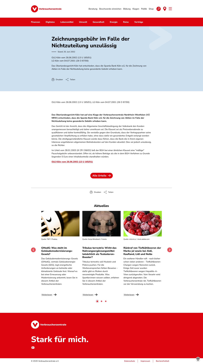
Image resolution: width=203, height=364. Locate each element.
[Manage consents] (198, 359)
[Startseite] (46, 8)
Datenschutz (129, 361)
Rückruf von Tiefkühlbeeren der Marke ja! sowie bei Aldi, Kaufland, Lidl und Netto (142, 251)
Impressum (145, 361)
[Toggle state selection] (165, 9)
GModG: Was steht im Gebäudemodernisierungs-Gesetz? (57, 251)
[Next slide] (169, 249)
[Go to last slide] (33, 249)
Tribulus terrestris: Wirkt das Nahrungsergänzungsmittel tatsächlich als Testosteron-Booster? (99, 252)
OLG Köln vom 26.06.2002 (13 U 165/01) (72, 161)
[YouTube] (33, 348)
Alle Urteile (99, 175)
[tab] (97, 301)
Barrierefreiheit (162, 361)
